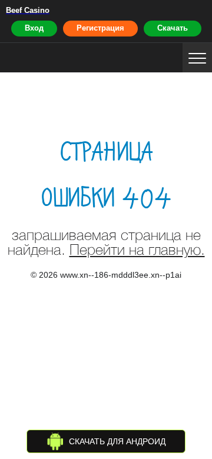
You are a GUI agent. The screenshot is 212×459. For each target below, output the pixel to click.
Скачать (172, 28)
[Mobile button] (197, 57)
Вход (34, 28)
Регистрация (100, 28)
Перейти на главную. (137, 251)
